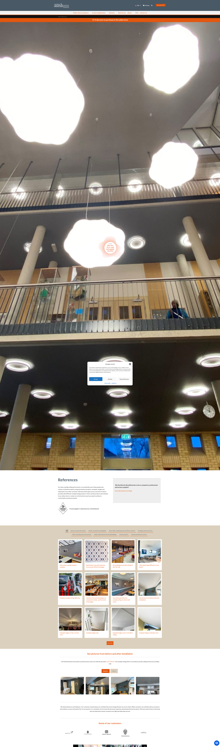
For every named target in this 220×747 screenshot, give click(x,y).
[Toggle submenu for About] (133, 13)
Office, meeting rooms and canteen (81, 534)
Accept (96, 379)
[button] (130, 364)
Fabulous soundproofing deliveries (70, 598)
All (67, 530)
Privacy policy (107, 383)
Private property (123, 534)
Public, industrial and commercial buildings (105, 534)
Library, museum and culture (78, 530)
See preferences (124, 379)
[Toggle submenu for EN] (140, 5)
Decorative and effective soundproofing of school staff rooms (121, 600)
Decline (110, 379)
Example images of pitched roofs (148, 633)
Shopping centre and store (145, 530)
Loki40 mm (110, 661)
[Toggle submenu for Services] (116, 13)
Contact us (114, 383)
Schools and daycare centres (139, 534)
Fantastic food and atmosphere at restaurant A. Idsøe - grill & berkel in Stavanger (96, 600)
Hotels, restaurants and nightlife (97, 530)
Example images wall (92, 633)
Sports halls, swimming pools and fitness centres (122, 530)
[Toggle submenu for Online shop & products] (90, 13)
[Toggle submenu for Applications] (107, 13)
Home (59, 16)
